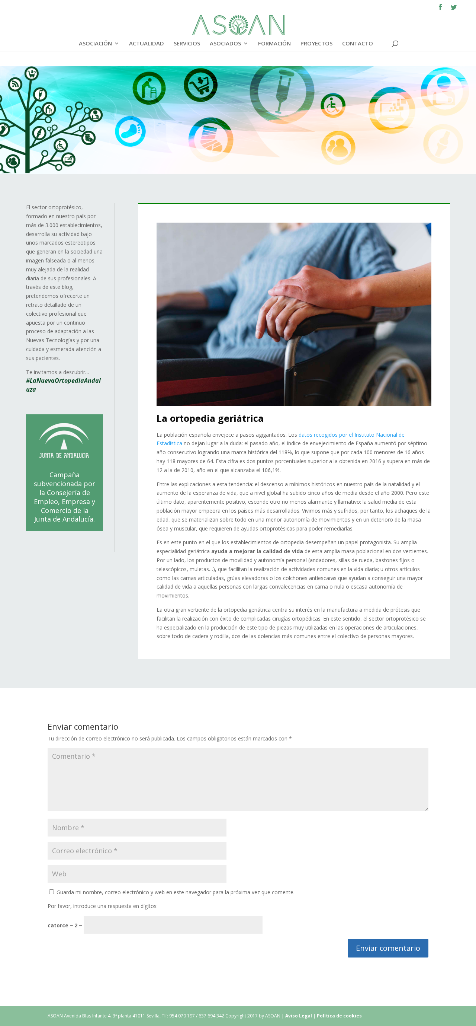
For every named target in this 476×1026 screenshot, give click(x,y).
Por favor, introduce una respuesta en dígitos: (103, 905)
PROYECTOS (316, 44)
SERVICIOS (187, 44)
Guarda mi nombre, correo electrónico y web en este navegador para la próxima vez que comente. (176, 892)
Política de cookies (339, 1016)
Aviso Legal (299, 1016)
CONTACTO (357, 44)
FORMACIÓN (274, 44)
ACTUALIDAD (146, 44)
